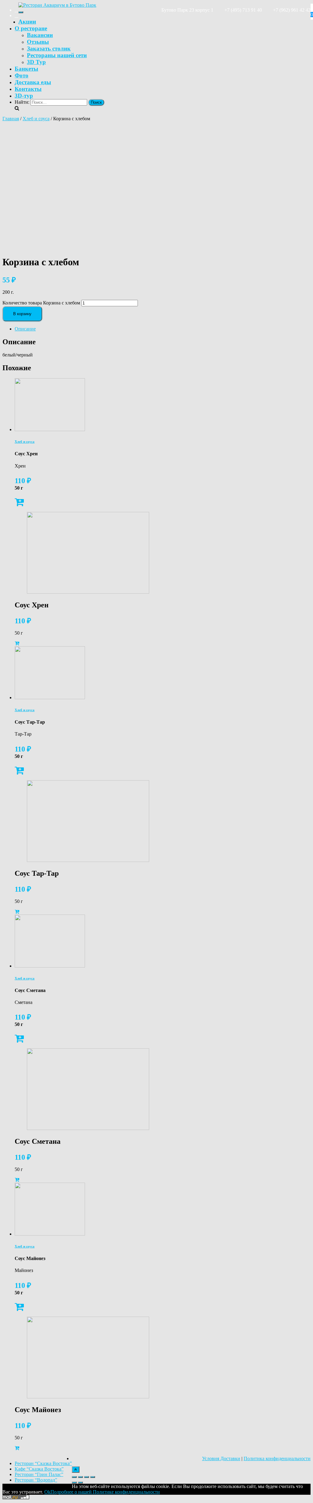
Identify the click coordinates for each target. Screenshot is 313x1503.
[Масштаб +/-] (92, 1477)
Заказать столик (49, 48)
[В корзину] (19, 503)
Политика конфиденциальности (277, 1458)
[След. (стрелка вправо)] (80, 1482)
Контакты (28, 89)
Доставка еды (33, 82)
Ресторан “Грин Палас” (39, 1474)
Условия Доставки (221, 1458)
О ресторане (31, 28)
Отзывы (38, 42)
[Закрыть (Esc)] (74, 1477)
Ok (47, 1491)
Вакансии (40, 35)
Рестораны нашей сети (57, 55)
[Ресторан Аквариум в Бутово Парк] (57, 5)
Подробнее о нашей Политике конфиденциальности (105, 1491)
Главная (10, 118)
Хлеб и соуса (36, 118)
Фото (21, 75)
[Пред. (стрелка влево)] (74, 1482)
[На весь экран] (86, 1477)
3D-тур (24, 95)
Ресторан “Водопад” (36, 1479)
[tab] (163, 329)
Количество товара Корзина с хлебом (41, 302)
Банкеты (26, 68)
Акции (27, 21)
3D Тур (36, 62)
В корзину (22, 313)
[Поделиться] (80, 1477)
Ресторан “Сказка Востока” (43, 1463)
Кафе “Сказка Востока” (39, 1468)
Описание (25, 328)
